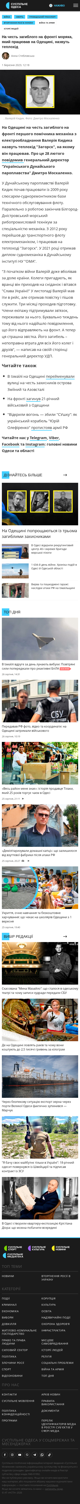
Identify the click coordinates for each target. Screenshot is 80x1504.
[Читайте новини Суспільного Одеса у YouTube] (20, 1455)
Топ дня (47, 1375)
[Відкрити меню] (76, 5)
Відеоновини (12, 1375)
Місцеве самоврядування (54, 1341)
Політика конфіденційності (16, 1412)
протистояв (41, 427)
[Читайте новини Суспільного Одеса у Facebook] (5, 1455)
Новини (8, 1276)
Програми (9, 1420)
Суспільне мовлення (18, 1401)
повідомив (13, 159)
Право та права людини (13, 1341)
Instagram (35, 444)
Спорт (6, 1369)
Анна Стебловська (22, 56)
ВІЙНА (7, 17)
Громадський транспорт (42, 17)
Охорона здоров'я (55, 1324)
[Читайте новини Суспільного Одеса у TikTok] (49, 1455)
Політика (9, 1356)
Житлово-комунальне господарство (19, 1332)
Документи (50, 1410)
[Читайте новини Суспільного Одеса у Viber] (27, 1455)
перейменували (60, 376)
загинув (33, 398)
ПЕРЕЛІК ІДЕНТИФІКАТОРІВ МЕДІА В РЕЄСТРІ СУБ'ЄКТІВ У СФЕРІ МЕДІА (58, 1426)
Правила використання (52, 1402)
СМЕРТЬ (19, 17)
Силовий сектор (15, 1350)
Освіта (46, 1311)
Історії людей (11, 28)
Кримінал (9, 1304)
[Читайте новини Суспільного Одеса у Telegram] (35, 1455)
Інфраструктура (53, 1330)
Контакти (9, 1394)
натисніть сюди (54, 1488)
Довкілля (9, 1324)
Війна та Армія (47, 22)
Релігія (46, 1356)
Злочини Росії (13, 1363)
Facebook (10, 444)
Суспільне (52, 1485)
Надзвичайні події (56, 1317)
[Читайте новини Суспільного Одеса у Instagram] (12, 1455)
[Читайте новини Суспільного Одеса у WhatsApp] (42, 1455)
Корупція (48, 1298)
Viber (54, 437)
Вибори (8, 1317)
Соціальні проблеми (57, 1363)
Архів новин (50, 1394)
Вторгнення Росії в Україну (18, 22)
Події (6, 1298)
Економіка (10, 1311)
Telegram (38, 437)
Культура (48, 1304)
